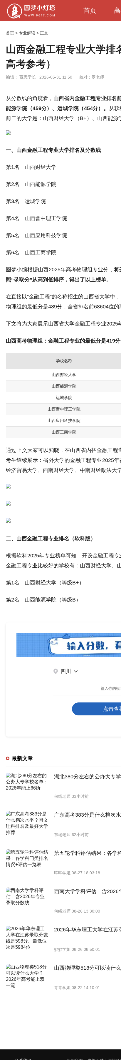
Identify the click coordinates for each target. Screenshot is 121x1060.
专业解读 (27, 33)
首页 (89, 10)
